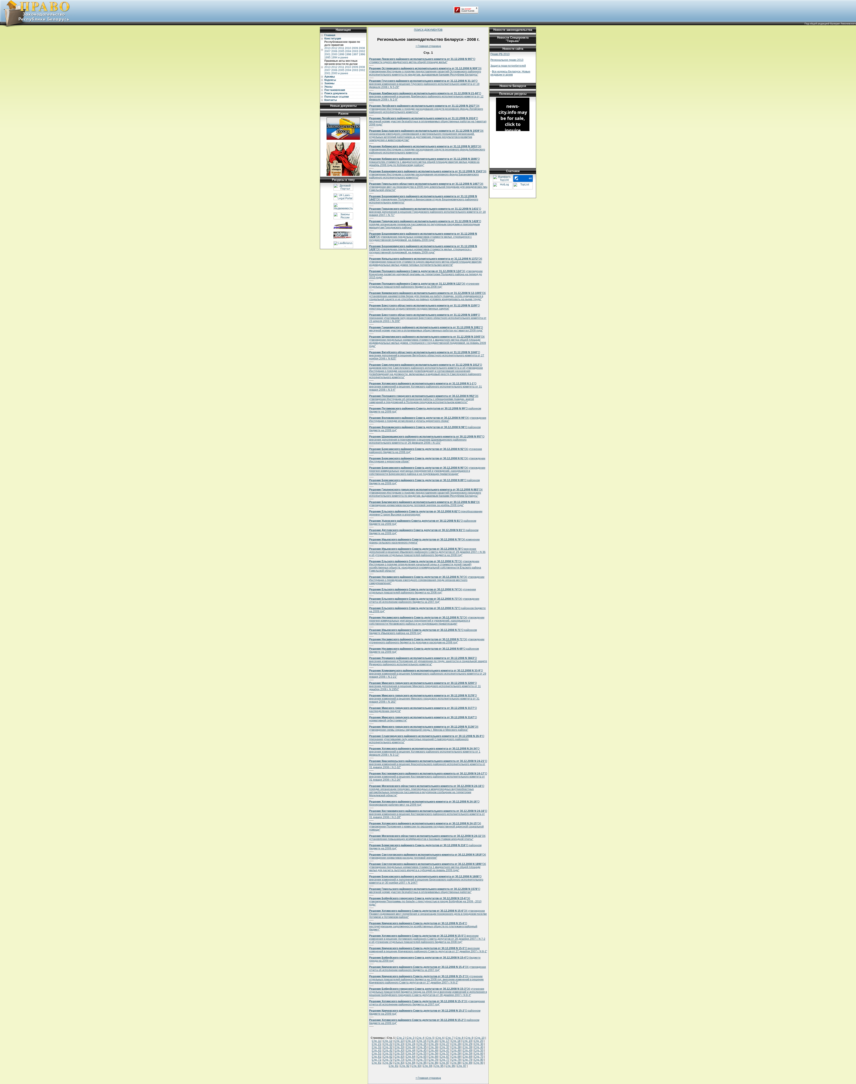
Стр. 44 (410, 1050)
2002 (362, 51)
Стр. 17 (444, 1041)
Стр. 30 (479, 1044)
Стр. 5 (430, 1037)
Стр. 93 (416, 1066)
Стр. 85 (422, 1062)
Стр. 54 (410, 1053)
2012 (334, 48)
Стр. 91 (393, 1066)
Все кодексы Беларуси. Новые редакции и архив (510, 73)
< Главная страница (428, 46)
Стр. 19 (467, 1041)
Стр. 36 (433, 1047)
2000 (334, 54)
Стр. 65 (422, 1056)
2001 (327, 54)
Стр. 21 (376, 1044)
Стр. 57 (444, 1053)
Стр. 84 (410, 1062)
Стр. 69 (467, 1056)
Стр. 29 (467, 1044)
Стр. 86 (433, 1062)
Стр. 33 (399, 1047)
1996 (362, 54)
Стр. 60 (479, 1053)
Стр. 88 (456, 1062)
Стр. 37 (444, 1047)
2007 (327, 51)
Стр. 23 (399, 1044)
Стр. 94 (427, 1066)
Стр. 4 (420, 1037)
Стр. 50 (479, 1050)
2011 (341, 48)
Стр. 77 (444, 1059)
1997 (355, 54)
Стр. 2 (401, 1037)
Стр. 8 (459, 1037)
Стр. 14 (410, 1041)
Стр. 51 (376, 1053)
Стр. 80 (479, 1059)
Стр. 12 (387, 1041)
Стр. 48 (456, 1050)
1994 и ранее (339, 57)
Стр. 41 (376, 1050)
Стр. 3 (410, 1037)
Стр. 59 (467, 1053)
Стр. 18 (456, 1041)
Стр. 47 (444, 1050)
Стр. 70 (479, 1056)
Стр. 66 (433, 1056)
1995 (327, 57)
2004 (348, 51)
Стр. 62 (388, 1056)
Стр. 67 (444, 1056)
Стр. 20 (478, 1041)
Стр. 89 (467, 1062)
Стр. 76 (433, 1059)
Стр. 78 (456, 1059)
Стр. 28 (456, 1044)
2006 (334, 51)
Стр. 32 (388, 1047)
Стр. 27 (444, 1044)
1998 (348, 54)
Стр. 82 (388, 1062)
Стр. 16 (433, 1041)
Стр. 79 (467, 1059)
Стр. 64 (410, 1056)
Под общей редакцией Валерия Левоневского (830, 23)
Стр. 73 (399, 1059)
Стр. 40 (479, 1047)
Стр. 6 (440, 1037)
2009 (355, 48)
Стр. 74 (410, 1059)
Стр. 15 (421, 1041)
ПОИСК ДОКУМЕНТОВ (428, 29)
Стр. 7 (450, 1037)
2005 (341, 51)
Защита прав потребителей (508, 65)
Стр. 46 (433, 1050)
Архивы (329, 76)
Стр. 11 (376, 1041)
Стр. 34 (410, 1047)
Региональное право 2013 (506, 60)
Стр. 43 (399, 1050)
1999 (341, 54)
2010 (348, 48)
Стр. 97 (461, 1066)
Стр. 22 (388, 1044)
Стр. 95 (439, 1066)
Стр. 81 (376, 1062)
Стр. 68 (456, 1056)
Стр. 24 (410, 1044)
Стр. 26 (433, 1044)
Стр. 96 (450, 1066)
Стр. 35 (422, 1047)
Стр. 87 (444, 1062)
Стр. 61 (376, 1056)
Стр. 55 (422, 1053)
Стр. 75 (422, 1059)
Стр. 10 (480, 1037)
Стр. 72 (388, 1059)
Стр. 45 (422, 1050)
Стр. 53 (399, 1053)
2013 (327, 48)
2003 (355, 51)
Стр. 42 (388, 1050)
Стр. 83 (399, 1062)
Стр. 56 (433, 1053)
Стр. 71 (376, 1059)
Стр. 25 (422, 1044)
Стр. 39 (467, 1047)
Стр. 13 (399, 1041)
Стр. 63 (399, 1056)
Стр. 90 (479, 1062)
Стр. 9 (469, 1037)
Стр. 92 (404, 1066)
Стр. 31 (376, 1047)
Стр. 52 (388, 1053)
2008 (362, 48)
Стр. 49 (467, 1050)
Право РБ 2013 (500, 54)
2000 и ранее (339, 73)
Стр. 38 (456, 1047)
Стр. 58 (456, 1053)
